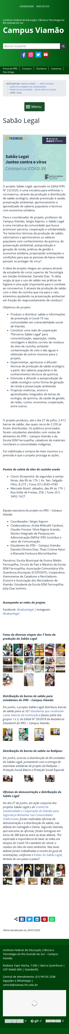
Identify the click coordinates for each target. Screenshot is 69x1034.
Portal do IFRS (10, 68)
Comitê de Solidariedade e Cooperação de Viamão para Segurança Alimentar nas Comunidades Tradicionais (31, 813)
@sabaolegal (25, 609)
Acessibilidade (27, 6)
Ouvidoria (41, 68)
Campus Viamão (28, 83)
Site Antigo (8, 72)
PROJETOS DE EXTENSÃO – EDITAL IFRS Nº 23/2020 (33, 89)
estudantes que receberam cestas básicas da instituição (33, 713)
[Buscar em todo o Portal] (63, 46)
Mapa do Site (42, 6)
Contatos (27, 68)
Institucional (47, 83)
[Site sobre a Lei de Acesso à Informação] (34, 1003)
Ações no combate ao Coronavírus (28, 86)
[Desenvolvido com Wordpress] (16, 1021)
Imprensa (56, 68)
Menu (37, 106)
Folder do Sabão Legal (48, 855)
